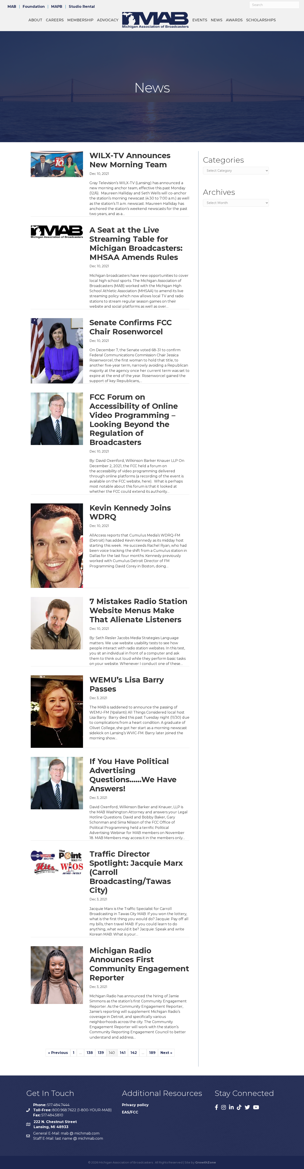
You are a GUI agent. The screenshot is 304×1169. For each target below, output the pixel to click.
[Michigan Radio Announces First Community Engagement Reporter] (57, 975)
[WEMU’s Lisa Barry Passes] (57, 711)
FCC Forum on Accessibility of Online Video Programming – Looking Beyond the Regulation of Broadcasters (133, 419)
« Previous (58, 1053)
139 (101, 1053)
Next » (166, 1053)
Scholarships (261, 20)
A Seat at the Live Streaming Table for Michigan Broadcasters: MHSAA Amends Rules (135, 243)
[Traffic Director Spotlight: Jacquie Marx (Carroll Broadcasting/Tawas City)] (57, 862)
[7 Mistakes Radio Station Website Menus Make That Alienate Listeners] (57, 623)
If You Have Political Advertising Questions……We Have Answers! (132, 775)
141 (123, 1053)
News (216, 20)
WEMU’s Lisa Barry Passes (126, 684)
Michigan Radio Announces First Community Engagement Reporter (139, 964)
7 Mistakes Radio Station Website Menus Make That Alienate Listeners (138, 610)
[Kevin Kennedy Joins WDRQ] (57, 545)
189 (152, 1053)
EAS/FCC (130, 1112)
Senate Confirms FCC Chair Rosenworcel (130, 327)
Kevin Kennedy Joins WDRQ (130, 512)
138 (90, 1053)
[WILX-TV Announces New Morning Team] (57, 164)
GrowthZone (205, 1162)
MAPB (56, 6)
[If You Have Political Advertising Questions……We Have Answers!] (57, 783)
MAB (12, 6)
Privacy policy (135, 1105)
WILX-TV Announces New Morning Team (129, 160)
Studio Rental (82, 6)
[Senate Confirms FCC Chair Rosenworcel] (57, 350)
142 (133, 1053)
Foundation (34, 6)
